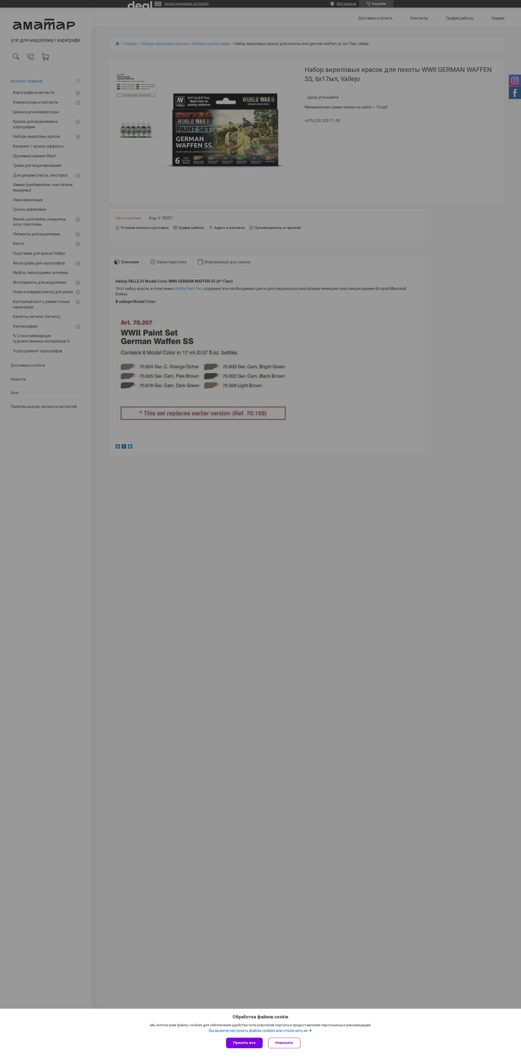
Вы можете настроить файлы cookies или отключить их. (259, 1030)
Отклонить (284, 1043)
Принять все (244, 1043)
